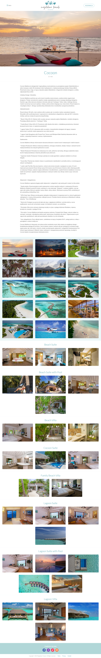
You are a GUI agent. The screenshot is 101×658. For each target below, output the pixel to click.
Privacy (64, 656)
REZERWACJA (89, 5)
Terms (59, 656)
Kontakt (69, 656)
